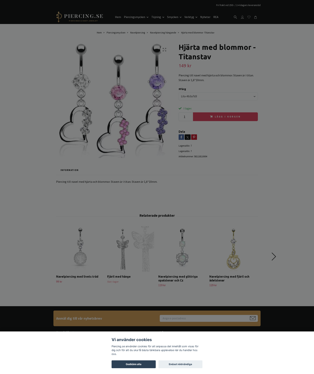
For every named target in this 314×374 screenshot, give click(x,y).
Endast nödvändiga (180, 364)
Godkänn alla (133, 364)
